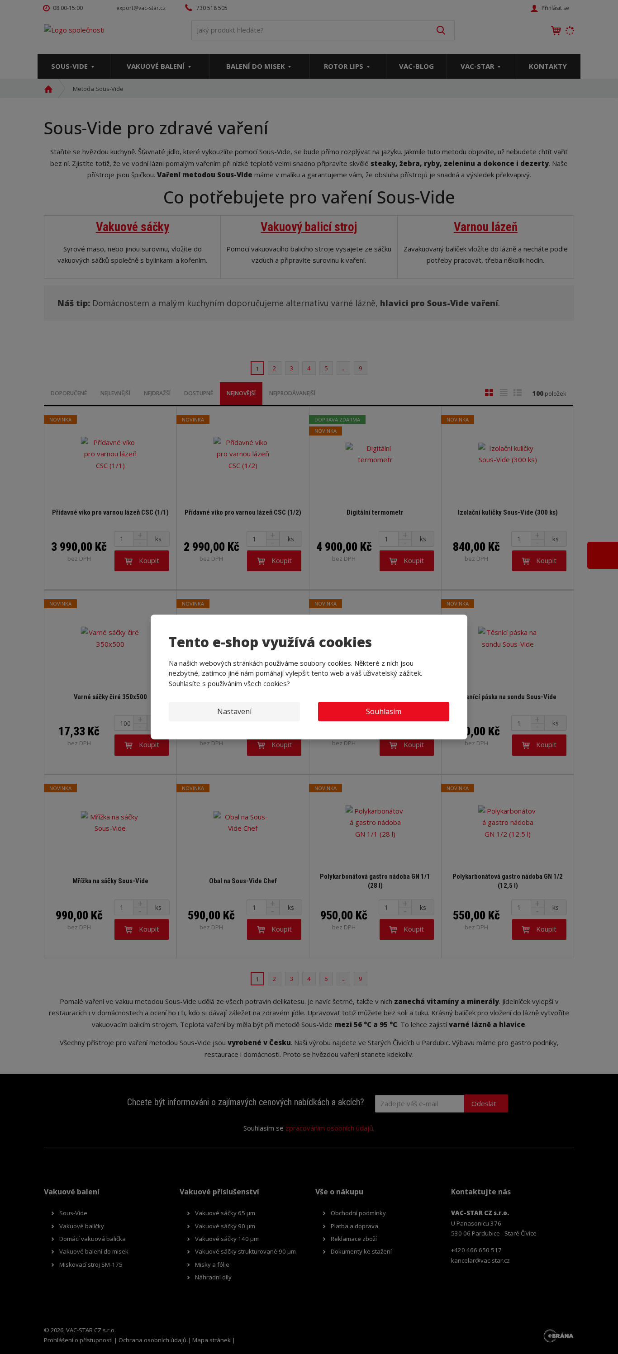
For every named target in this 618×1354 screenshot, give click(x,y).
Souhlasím (383, 711)
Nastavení (234, 711)
